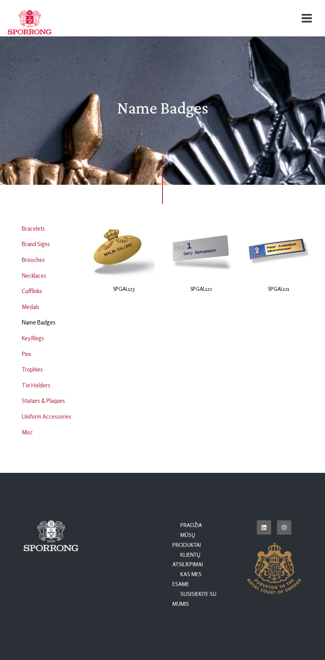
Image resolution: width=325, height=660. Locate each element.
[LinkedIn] (264, 527)
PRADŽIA (191, 525)
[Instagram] (284, 527)
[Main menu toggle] (306, 18)
